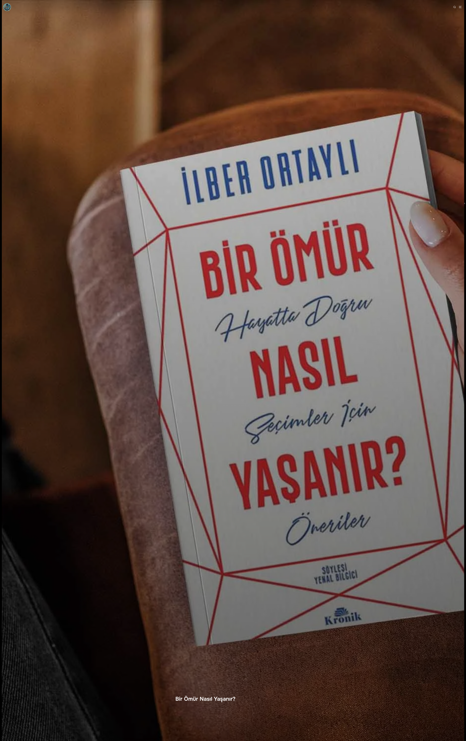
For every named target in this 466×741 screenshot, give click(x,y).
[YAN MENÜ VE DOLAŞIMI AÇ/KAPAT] (461, 7)
